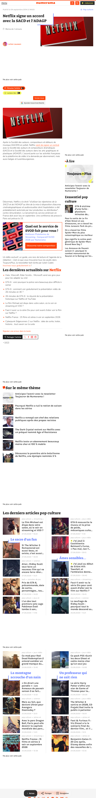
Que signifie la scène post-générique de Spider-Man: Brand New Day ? (78, 242)
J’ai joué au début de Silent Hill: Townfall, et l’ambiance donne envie (82, 567)
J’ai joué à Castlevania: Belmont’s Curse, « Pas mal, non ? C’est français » (80, 544)
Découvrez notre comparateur (41, 245)
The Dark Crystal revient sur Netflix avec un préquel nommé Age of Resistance (37, 431)
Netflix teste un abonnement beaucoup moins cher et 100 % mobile (37, 442)
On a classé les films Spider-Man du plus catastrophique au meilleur (79, 232)
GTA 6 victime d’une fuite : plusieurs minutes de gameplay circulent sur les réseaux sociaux (84, 210)
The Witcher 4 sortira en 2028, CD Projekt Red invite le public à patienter (82, 706)
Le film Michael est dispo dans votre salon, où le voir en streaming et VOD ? (32, 526)
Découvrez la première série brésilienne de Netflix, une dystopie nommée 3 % (37, 454)
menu (4, 3)
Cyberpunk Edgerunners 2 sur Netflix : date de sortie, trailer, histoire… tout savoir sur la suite (33, 323)
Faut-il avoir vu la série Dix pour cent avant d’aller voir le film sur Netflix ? (81, 586)
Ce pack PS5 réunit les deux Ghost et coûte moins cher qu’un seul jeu (81, 659)
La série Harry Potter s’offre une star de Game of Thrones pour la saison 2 (80, 687)
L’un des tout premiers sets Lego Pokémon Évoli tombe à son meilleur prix (32, 605)
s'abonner (89, 3)
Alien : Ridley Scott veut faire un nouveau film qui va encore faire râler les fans (33, 568)
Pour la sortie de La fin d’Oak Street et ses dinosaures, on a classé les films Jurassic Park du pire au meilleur (78, 222)
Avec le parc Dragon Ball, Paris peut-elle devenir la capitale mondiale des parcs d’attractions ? (33, 724)
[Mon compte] (72, 3)
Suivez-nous (39, 98)
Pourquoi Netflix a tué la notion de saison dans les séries (38, 407)
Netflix (55, 270)
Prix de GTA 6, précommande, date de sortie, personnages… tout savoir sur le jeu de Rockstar (33, 586)
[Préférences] (77, 3)
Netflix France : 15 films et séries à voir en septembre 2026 (32, 317)
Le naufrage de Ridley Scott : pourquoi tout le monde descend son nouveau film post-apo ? (82, 605)
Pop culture (88, 9)
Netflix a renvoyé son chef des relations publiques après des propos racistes (37, 419)
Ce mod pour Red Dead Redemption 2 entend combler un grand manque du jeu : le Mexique (33, 659)
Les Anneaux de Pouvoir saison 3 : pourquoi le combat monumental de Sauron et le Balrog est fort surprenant (78, 252)
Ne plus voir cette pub (12, 79)
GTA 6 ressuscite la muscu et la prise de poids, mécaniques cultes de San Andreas (81, 526)
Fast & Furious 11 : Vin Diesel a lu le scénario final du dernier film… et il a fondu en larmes (81, 724)
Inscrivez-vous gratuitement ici (17, 265)
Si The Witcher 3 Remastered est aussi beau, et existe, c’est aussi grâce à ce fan (32, 549)
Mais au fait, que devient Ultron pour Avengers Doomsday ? (32, 706)
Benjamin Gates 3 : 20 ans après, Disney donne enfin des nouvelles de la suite (81, 743)
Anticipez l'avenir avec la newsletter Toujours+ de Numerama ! (35, 395)
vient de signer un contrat (47, 145)
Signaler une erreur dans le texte (17, 331)
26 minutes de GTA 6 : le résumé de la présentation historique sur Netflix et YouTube (29, 297)
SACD (6, 342)
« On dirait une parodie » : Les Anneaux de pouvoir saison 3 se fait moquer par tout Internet (33, 687)
